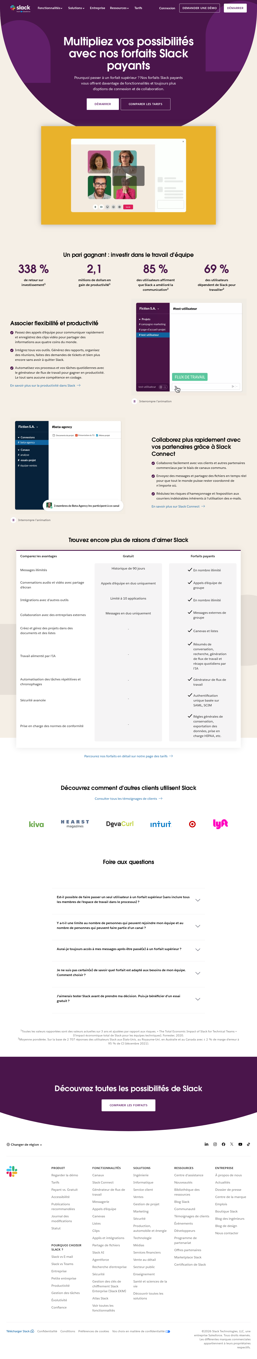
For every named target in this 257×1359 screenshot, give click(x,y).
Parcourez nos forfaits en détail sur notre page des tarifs (125, 756)
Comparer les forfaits (129, 1105)
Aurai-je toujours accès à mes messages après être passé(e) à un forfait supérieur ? (119, 949)
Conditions (67, 1331)
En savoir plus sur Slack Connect (176, 506)
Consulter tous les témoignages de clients (126, 799)
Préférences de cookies (93, 1331)
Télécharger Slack (18, 1331)
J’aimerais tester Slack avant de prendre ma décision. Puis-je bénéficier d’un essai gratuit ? (118, 998)
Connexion (167, 8)
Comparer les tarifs (145, 104)
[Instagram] (215, 1145)
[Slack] (20, 8)
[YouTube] (240, 1145)
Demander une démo (200, 8)
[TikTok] (249, 1145)
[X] (232, 1145)
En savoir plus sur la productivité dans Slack (42, 385)
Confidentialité (47, 1331)
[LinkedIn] (206, 1145)
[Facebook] (223, 1145)
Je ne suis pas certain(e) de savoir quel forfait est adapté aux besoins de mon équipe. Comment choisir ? (121, 972)
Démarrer (235, 8)
